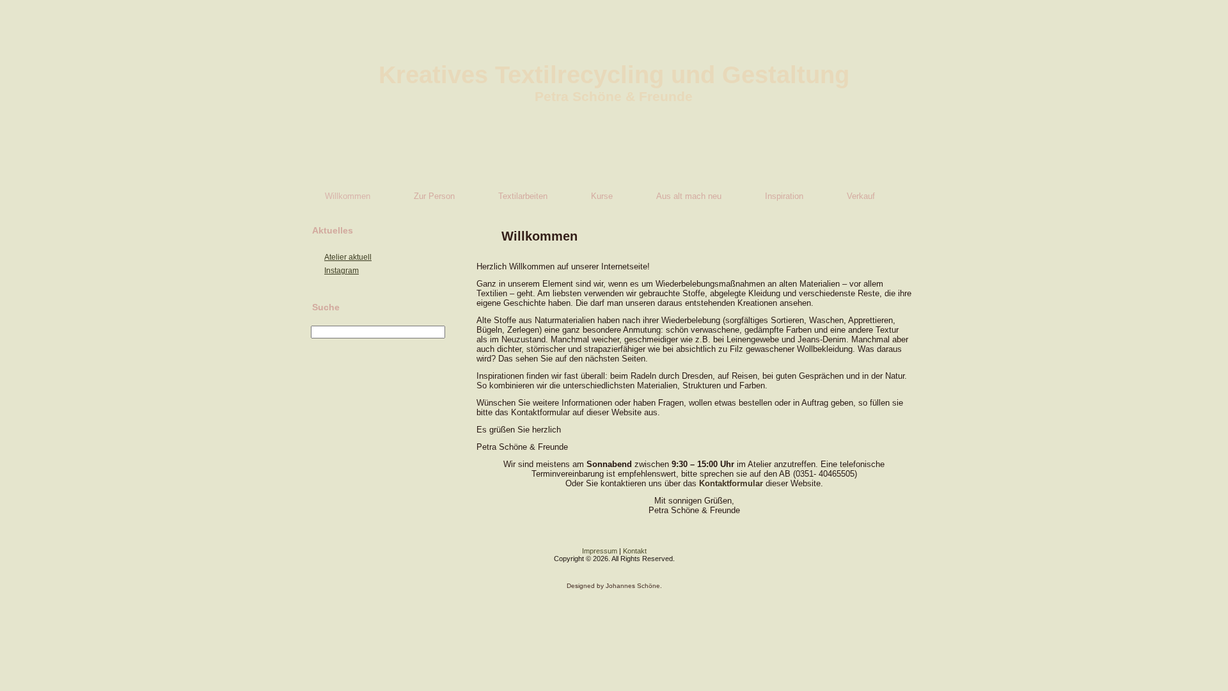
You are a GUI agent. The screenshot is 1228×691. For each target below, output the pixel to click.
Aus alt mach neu (688, 196)
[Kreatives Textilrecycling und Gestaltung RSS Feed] (309, 560)
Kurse (602, 196)
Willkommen (347, 196)
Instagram (341, 270)
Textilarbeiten (522, 196)
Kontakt (635, 551)
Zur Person (434, 196)
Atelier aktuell (348, 257)
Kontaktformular (731, 483)
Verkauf (861, 196)
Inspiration (784, 196)
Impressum (599, 551)
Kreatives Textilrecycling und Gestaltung (614, 74)
